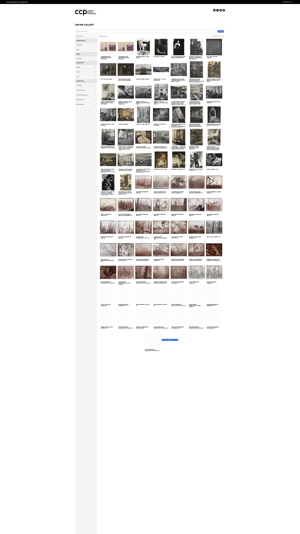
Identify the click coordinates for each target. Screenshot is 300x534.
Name (78, 49)
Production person (81, 90)
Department (79, 45)
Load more (170, 340)
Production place (80, 99)
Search (221, 31)
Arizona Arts (287, 2)
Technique (79, 85)
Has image (79, 58)
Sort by (213, 36)
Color (78, 76)
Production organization (82, 95)
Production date (80, 104)
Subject (78, 72)
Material (78, 67)
